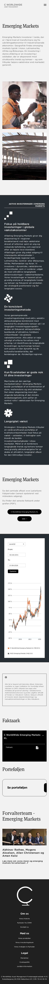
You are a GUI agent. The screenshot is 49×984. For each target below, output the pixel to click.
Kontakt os (24, 927)
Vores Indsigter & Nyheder (24, 947)
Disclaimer (25, 958)
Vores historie (24, 918)
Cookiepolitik (24, 962)
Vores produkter (24, 938)
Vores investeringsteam (24, 942)
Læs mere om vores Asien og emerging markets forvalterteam (22, 862)
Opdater (13, 571)
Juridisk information (24, 966)
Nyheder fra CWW (24, 923)
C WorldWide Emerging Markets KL (24, 512)
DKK (24, 519)
